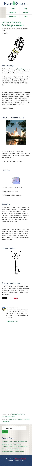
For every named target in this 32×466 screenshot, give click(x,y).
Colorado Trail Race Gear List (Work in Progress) (14, 446)
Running (5, 33)
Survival (25, 12)
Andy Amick (7, 28)
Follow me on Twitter (11, 321)
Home (13, 9)
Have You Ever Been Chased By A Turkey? (13, 451)
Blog (25, 9)
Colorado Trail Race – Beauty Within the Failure (14, 441)
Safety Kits (12, 12)
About (25, 16)
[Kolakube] (20, 459)
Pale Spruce (16, 3)
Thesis (12, 459)
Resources (12, 16)
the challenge (21, 69)
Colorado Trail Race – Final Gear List (11, 444)
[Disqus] (16, 344)
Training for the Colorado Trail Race (11, 449)
